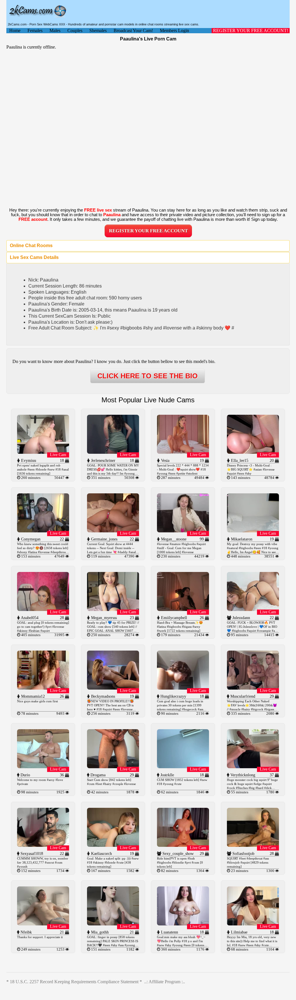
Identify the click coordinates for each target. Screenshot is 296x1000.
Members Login (174, 30)
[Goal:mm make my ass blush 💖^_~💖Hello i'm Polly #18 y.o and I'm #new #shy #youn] (183, 923)
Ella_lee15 (239, 460)
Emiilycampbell (173, 618)
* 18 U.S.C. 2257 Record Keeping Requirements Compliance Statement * (74, 981)
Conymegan (30, 539)
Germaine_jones (103, 539)
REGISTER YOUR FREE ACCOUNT (148, 231)
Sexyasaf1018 (31, 853)
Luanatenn (169, 932)
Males (54, 30)
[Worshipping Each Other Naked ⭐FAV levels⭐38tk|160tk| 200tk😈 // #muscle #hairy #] (253, 688)
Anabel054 (29, 618)
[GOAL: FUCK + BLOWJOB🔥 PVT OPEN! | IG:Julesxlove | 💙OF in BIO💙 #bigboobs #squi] (253, 609)
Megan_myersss (103, 618)
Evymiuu (28, 460)
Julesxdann (240, 618)
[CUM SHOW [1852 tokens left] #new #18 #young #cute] (183, 766)
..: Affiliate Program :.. (164, 981)
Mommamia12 (32, 696)
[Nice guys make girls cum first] (43, 688)
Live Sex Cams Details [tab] (34, 257)
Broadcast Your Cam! (133, 30)
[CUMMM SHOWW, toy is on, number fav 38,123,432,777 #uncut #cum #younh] (43, 845)
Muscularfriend (242, 696)
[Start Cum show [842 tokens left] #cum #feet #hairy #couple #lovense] (113, 766)
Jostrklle (166, 775)
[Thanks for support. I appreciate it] (43, 923)
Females (34, 30)
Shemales (98, 30)
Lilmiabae (238, 932)
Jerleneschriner (102, 460)
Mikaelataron (241, 539)
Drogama (97, 775)
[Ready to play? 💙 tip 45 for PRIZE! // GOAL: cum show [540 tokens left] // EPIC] (113, 609)
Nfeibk (25, 932)
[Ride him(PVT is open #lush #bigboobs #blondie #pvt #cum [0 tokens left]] (183, 845)
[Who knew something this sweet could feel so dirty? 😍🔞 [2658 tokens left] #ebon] (43, 530)
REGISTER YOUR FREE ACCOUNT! (250, 30)
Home (15, 30)
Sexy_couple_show (177, 853)
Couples (74, 30)
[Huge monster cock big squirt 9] (253, 766)
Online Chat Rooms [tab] (31, 245)
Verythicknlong (242, 775)
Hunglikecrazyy (172, 696)
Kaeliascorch (101, 853)
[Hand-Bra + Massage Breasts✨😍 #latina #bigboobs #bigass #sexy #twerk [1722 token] (183, 609)
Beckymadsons (102, 696)
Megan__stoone (173, 539)
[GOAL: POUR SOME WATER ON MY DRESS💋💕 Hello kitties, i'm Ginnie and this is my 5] (113, 452)
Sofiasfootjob (242, 853)
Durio (24, 775)
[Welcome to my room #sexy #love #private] (43, 766)
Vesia (164, 460)
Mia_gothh (99, 932)
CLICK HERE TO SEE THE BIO (147, 376)
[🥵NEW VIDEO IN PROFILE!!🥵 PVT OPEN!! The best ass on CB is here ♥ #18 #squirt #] (113, 688)
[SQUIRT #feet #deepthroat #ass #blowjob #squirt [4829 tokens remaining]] (253, 845)
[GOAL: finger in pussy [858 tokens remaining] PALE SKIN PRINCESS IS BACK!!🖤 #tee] (113, 923)
